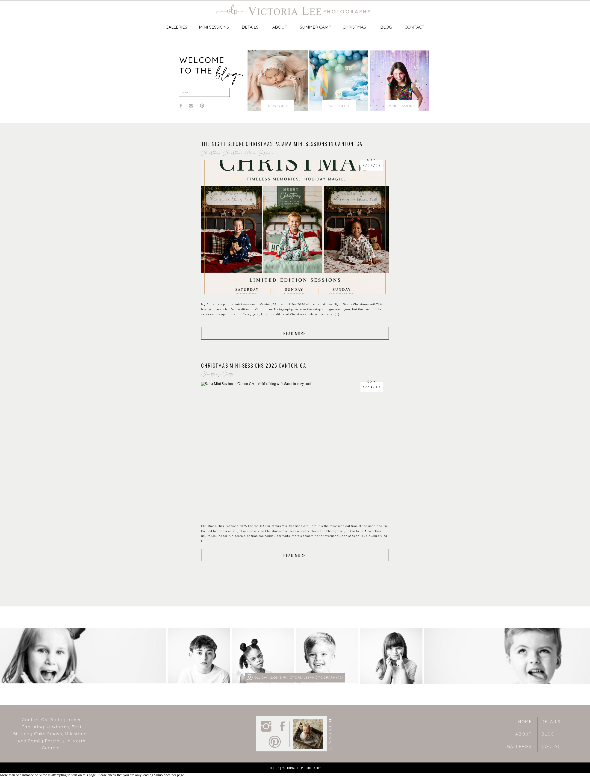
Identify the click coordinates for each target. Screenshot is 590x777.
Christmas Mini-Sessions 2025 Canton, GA (253, 365)
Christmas (211, 153)
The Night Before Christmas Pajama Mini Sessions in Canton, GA (282, 143)
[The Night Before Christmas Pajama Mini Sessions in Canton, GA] (295, 227)
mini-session (259, 153)
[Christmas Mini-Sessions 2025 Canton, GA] (295, 449)
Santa (228, 375)
